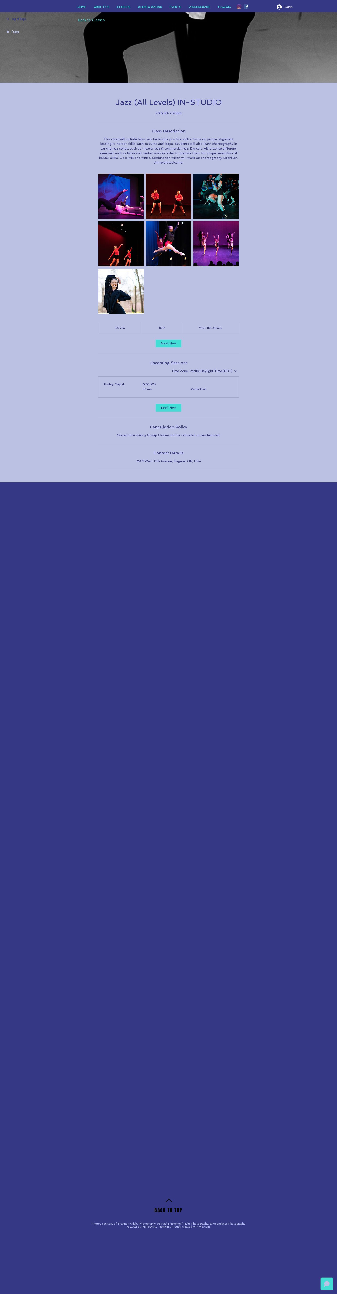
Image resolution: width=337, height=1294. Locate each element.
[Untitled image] (121, 196)
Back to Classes (91, 20)
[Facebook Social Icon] (246, 6)
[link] (168, 343)
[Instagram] (239, 6)
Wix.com (204, 1226)
